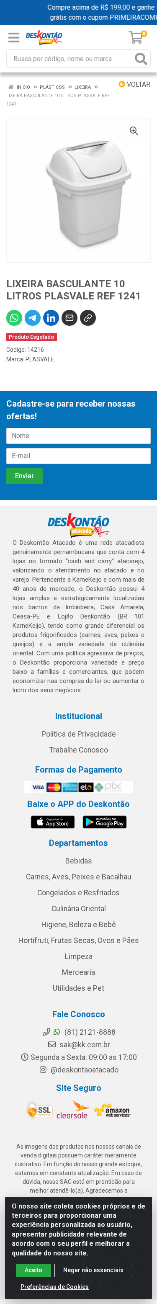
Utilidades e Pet (78, 988)
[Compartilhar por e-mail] (69, 318)
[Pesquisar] (141, 58)
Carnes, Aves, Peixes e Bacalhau (78, 877)
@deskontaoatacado (83, 1070)
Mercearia (78, 972)
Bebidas (78, 861)
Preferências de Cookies (55, 1286)
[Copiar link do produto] (88, 318)
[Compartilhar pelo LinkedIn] (51, 318)
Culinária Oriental (78, 909)
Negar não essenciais (93, 1270)
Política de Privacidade (78, 734)
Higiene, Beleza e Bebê (78, 924)
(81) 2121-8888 (89, 1032)
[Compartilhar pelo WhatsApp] (14, 318)
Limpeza (79, 956)
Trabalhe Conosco (78, 750)
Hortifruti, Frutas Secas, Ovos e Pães (78, 940)
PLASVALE (40, 359)
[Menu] (13, 37)
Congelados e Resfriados (78, 893)
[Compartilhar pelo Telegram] (33, 318)
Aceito (33, 1270)
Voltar (137, 84)
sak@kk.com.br (84, 1045)
